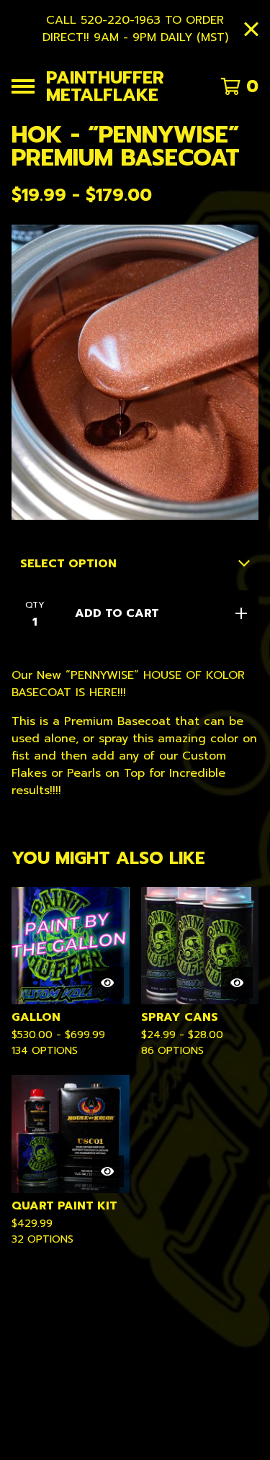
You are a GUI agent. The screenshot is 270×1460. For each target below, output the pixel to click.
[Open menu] (23, 86)
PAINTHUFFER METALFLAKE (105, 86)
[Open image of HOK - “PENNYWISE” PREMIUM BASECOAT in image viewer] (135, 372)
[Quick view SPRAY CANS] (237, 983)
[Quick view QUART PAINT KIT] (108, 1171)
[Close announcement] (251, 29)
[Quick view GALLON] (108, 983)
